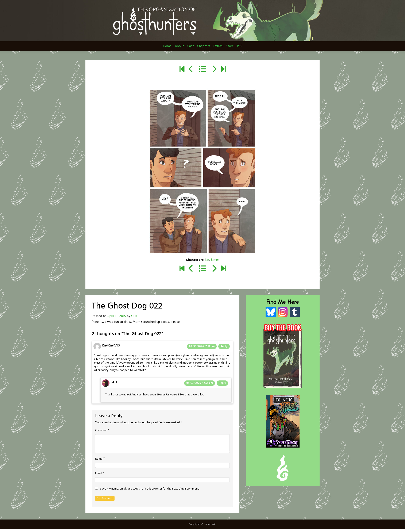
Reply (224, 346)
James (215, 260)
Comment (101, 430)
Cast (190, 46)
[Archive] (202, 70)
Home (167, 46)
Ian (207, 260)
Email (98, 473)
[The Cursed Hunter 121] (223, 70)
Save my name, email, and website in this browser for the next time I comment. (149, 489)
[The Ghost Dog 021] (191, 70)
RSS (239, 46)
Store (230, 46)
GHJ (134, 316)
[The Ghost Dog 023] (214, 70)
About (179, 46)
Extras (218, 46)
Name (99, 459)
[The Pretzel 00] (182, 70)
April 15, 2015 (116, 316)
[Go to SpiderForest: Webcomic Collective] (283, 443)
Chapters (203, 46)
